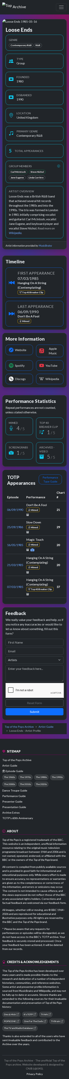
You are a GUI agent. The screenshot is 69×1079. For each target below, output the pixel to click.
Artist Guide (46, 726)
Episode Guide (14, 771)
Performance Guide (14, 796)
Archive (19, 6)
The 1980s (41, 777)
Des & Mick (10, 1014)
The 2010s (25, 784)
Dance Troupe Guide (14, 790)
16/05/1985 (15, 545)
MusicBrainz (45, 245)
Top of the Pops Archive (19, 726)
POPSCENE (10, 1021)
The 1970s (25, 777)
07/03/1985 (15, 587)
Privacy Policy (34, 1074)
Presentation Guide (14, 807)
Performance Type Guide (50, 479)
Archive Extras (11, 812)
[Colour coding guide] (58, 166)
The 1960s (9, 777)
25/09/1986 (15, 527)
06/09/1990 (15, 509)
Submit (34, 711)
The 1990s (57, 777)
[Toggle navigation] (61, 7)
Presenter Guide (12, 801)
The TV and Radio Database (18, 1028)
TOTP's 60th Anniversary (17, 818)
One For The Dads (33, 1021)
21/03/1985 (15, 565)
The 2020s (41, 784)
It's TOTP (28, 1014)
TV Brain (55, 1021)
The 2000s (9, 784)
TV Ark (44, 1014)
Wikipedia (15, 233)
